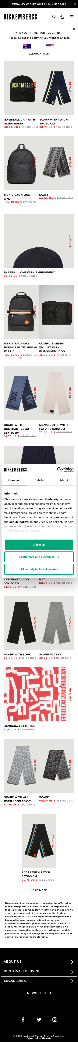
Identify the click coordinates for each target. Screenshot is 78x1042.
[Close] (75, 4)
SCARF (44, 194)
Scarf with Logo (17, 654)
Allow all (39, 544)
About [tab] (64, 480)
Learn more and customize (37, 556)
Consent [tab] (14, 480)
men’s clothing (38, 937)
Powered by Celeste (39, 1038)
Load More (39, 890)
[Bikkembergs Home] (22, 17)
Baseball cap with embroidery (29, 272)
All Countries (39, 54)
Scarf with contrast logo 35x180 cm (16, 429)
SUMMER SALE (57, 4)
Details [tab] (39, 480)
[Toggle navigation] (71, 16)
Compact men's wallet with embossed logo (52, 347)
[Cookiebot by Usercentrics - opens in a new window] (57, 469)
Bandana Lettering (20, 726)
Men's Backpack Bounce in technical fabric (21, 347)
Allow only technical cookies (39, 569)
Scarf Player (50, 654)
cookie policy (18, 521)
